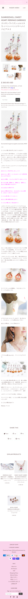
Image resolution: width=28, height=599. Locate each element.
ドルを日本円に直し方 (14, 581)
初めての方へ (14, 577)
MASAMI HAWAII (14, 8)
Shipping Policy (14, 573)
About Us (14, 566)
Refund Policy (14, 575)
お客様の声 (14, 583)
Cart (24, 7)
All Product (14, 568)
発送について (14, 579)
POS (13, 550)
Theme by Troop (7, 550)
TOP (14, 570)
